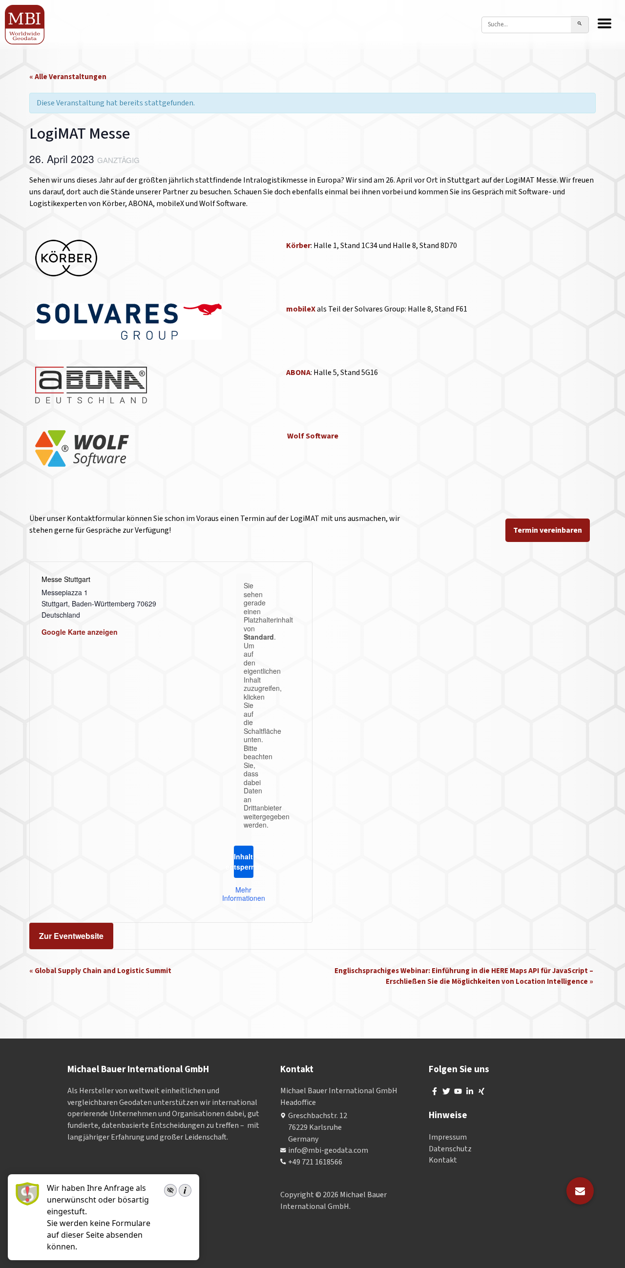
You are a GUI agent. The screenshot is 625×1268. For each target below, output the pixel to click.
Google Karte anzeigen (80, 632)
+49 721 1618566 (315, 1162)
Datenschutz (450, 1148)
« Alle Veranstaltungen (67, 77)
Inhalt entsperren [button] (243, 862)
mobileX (301, 309)
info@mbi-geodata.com (328, 1150)
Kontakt (443, 1160)
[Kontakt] (580, 1191)
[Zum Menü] (604, 24)
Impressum (448, 1137)
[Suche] (580, 24)
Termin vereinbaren (547, 530)
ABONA (298, 372)
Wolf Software (312, 436)
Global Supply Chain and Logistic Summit (100, 971)
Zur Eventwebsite (71, 935)
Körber (298, 245)
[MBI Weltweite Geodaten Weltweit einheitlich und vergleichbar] (25, 24)
